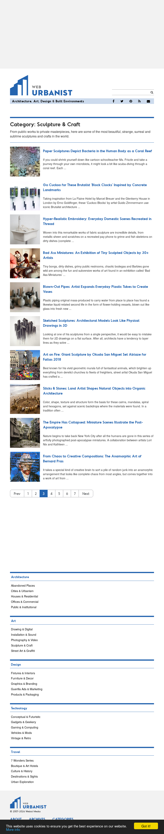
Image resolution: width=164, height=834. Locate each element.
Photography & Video (24, 640)
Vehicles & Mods (21, 733)
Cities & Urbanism (22, 591)
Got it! (146, 825)
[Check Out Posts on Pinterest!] (130, 101)
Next (85, 493)
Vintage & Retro (21, 738)
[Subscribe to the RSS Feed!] (139, 101)
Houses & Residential (24, 596)
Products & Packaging (25, 694)
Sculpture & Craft (22, 645)
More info (13, 829)
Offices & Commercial (24, 602)
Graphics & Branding (24, 684)
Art (36, 101)
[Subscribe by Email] (148, 101)
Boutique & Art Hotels (24, 766)
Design (46, 101)
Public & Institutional (23, 607)
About (16, 819)
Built (59, 101)
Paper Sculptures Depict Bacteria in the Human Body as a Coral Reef (97, 151)
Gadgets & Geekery (23, 722)
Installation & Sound (23, 635)
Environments (74, 101)
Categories (62, 819)
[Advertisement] (82, 34)
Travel (15, 752)
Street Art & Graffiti (23, 651)
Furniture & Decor (22, 678)
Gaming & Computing (24, 727)
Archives (37, 819)
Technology (19, 708)
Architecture (21, 101)
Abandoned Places (23, 585)
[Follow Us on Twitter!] (121, 101)
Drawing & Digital (22, 629)
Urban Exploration (22, 782)
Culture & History (21, 771)
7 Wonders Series (22, 760)
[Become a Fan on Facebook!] (113, 101)
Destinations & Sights (24, 776)
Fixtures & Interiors (23, 673)
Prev (17, 493)
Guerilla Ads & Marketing (26, 689)
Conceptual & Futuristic (25, 717)
